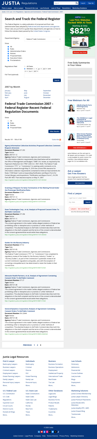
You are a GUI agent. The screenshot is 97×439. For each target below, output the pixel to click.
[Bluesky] (53, 432)
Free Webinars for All (78, 100)
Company (37, 436)
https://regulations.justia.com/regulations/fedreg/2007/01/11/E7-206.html (25, 235)
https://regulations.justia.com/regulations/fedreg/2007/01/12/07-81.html (25, 201)
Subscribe (55, 139)
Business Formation (55, 364)
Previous (27, 345)
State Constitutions (32, 394)
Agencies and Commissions (33, 12)
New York (29, 409)
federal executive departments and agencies (43, 26)
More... (5, 385)
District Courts (8, 409)
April (6, 97)
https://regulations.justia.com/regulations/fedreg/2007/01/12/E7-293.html (25, 180)
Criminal (29, 367)
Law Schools (44, 8)
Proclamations (15, 60)
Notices (13, 53)
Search (56, 80)
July (25, 95)
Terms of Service (52, 436)
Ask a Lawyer (19, 8)
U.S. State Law (32, 391)
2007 (61, 12)
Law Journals (76, 376)
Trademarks (52, 409)
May (25, 91)
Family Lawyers (8, 379)
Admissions (75, 367)
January (7, 91)
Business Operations (55, 367)
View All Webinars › (80, 148)
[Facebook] (44, 432)
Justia (3, 12)
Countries (52, 412)
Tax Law (51, 382)
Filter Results (54, 131)
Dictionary (75, 364)
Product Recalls (53, 403)
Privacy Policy (64, 436)
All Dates (30, 66)
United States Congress (41, 31)
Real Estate (52, 379)
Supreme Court (8, 403)
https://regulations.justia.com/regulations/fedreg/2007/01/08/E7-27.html (25, 301)
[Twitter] (55, 432)
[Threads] (50, 432)
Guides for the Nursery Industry (17, 243)
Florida (28, 406)
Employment (52, 370)
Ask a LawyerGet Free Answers (77, 172)
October (46, 93)
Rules (12, 49)
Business (52, 361)
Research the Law (31, 8)
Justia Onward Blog (78, 411)
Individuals (30, 361)
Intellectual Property (55, 373)
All (11, 47)
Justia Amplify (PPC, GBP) (80, 408)
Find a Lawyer (7, 8)
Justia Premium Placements (81, 400)
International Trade (55, 376)
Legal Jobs (52, 394)
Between (30, 69)
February (8, 93)
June (25, 93)
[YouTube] (42, 432)
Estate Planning (31, 376)
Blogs (73, 379)
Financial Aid (75, 370)
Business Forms (54, 400)
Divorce (28, 370)
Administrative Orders (18, 51)
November (47, 95)
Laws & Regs (55, 8)
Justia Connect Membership (81, 394)
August (26, 97)
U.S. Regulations (18, 12)
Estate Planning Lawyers (11, 376)
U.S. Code (6, 397)
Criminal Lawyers (9, 370)
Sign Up (90, 3)
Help (43, 436)
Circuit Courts (8, 406)
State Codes (30, 397)
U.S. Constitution (9, 394)
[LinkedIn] (39, 432)
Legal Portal (29, 436)
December (46, 97)
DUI (27, 373)
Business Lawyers (9, 367)
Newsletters (66, 8)
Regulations (7, 400)
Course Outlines (77, 373)
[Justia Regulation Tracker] (11, 3)
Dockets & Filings (9, 412)
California (29, 403)
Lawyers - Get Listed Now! (80, 209)
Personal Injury (31, 382)
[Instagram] (47, 432)
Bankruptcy (30, 364)
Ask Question (80, 183)
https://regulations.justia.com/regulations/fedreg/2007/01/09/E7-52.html (25, 268)
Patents (51, 406)
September (47, 91)
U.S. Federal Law (9, 391)
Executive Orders (16, 58)
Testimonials (76, 414)
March (7, 95)
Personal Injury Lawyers (11, 382)
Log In (83, 3)
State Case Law (31, 400)
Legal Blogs (52, 397)
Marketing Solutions (79, 8)
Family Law (29, 379)
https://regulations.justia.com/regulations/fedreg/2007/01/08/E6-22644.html (26, 334)
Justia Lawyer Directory (79, 397)
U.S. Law (9, 12)
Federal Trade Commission (50, 12)
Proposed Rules (15, 56)
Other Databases (55, 391)
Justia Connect (18, 436)
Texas (28, 412)
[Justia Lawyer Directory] (58, 432)
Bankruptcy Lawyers (10, 364)
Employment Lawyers (10, 373)
